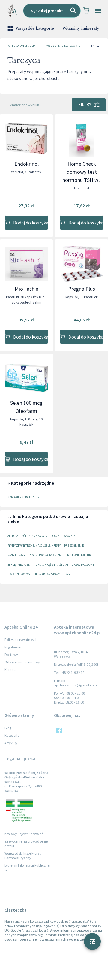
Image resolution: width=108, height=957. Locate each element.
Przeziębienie (74, 545)
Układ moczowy (83, 565)
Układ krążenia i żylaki (51, 565)
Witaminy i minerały (80, 28)
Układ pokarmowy (47, 574)
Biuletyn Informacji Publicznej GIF (27, 867)
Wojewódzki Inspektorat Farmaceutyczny (22, 855)
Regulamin (12, 647)
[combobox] (52, 11)
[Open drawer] (98, 11)
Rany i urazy (16, 555)
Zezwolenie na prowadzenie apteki (26, 843)
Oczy (55, 536)
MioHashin (26, 288)
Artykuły (10, 743)
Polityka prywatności (20, 639)
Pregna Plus (81, 288)
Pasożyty (69, 536)
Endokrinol (26, 163)
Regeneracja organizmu (46, 555)
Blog (7, 728)
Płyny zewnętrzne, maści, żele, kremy (34, 545)
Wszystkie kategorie (35, 28)
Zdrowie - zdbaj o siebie (24, 497)
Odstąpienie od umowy (22, 662)
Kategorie (11, 735)
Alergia (13, 536)
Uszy (66, 574)
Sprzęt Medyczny (20, 565)
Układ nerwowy (19, 574)
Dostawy (11, 654)
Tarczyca (98, 46)
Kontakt (10, 669)
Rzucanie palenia (79, 555)
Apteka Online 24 (22, 46)
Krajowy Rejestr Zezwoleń (24, 833)
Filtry (84, 104)
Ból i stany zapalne (35, 536)
